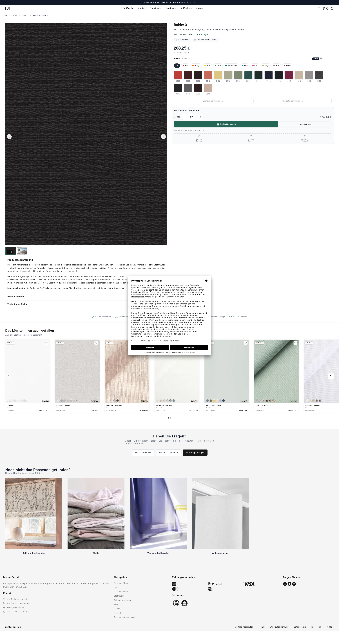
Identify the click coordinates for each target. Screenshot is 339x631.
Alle (176, 66)
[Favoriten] (327, 8)
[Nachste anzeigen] (331, 376)
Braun (288, 66)
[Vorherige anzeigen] (8, 376)
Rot (186, 66)
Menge (252, 117)
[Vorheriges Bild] (9, 136)
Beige (267, 66)
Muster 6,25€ (305, 124)
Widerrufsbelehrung (279, 627)
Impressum (316, 627)
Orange (197, 66)
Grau (277, 66)
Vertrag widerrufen (244, 627)
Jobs (116, 587)
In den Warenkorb (228, 124)
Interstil (200, 8)
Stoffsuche (128, 8)
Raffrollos (185, 8)
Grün (219, 66)
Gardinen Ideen (121, 592)
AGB (263, 627)
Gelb (208, 66)
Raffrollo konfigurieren (292, 101)
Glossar (117, 609)
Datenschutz (300, 627)
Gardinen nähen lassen (125, 617)
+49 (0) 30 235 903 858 (18, 603)
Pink (256, 66)
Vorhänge (155, 8)
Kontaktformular (143, 453)
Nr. (321, 59)
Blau (245, 66)
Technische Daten (17, 303)
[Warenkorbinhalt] (332, 8)
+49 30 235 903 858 (171, 2)
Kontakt (118, 613)
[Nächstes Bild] (163, 136)
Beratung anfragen (195, 453)
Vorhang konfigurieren (213, 101)
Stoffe (141, 8)
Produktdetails (15, 296)
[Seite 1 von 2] (168, 418)
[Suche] (319, 8)
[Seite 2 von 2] (170, 418)
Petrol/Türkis (232, 66)
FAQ (116, 604)
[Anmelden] (323, 8)
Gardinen (170, 8)
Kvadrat (25, 15)
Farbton (315, 59)
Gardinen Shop (121, 583)
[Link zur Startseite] (7, 8)
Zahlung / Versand (122, 600)
